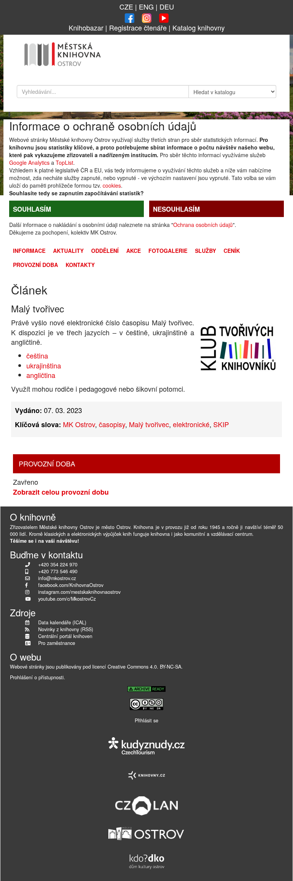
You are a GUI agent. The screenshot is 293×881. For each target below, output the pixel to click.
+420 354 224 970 (57, 564)
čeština (37, 355)
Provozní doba (35, 264)
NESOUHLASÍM (176, 209)
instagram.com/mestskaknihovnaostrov (79, 591)
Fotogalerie (167, 250)
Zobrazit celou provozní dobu (61, 492)
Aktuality (68, 250)
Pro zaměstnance (56, 643)
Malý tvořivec (149, 424)
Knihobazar (86, 27)
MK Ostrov (79, 424)
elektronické (191, 424)
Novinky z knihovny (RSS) (65, 629)
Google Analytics (29, 162)
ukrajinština (43, 365)
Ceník (232, 250)
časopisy (112, 424)
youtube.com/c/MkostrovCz (67, 598)
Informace (29, 250)
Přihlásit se (146, 720)
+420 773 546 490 (57, 571)
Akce (133, 250)
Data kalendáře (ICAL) (62, 622)
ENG (146, 6)
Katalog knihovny (198, 27)
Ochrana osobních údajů (203, 224)
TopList (64, 162)
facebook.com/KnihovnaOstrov (70, 585)
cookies (112, 185)
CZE (126, 6)
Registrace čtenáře (138, 27)
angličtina (40, 375)
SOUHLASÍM (32, 209)
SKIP (221, 424)
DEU (166, 6)
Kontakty (80, 264)
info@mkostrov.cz (57, 578)
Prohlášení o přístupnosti (37, 677)
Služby (205, 250)
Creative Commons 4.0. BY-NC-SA (144, 666)
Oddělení (105, 250)
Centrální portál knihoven (65, 636)
